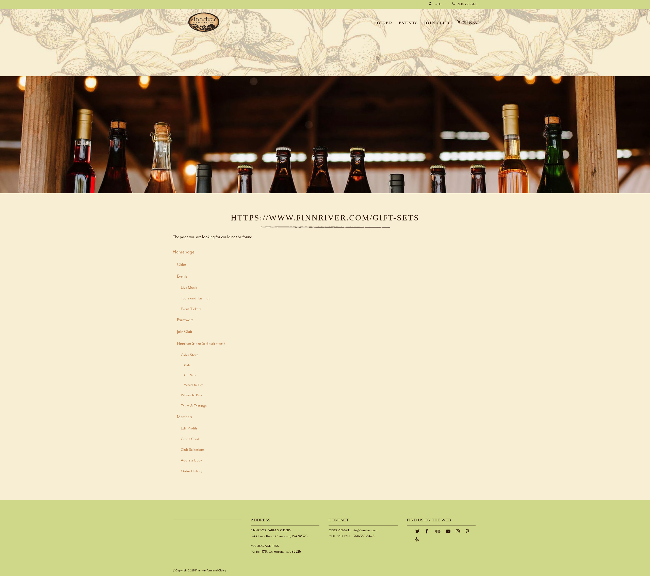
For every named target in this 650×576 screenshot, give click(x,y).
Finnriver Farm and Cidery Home (204, 22)
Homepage (183, 252)
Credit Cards (191, 439)
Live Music (189, 287)
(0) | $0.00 (469, 23)
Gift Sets (190, 375)
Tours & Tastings (194, 406)
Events (408, 23)
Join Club (436, 23)
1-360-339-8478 (466, 4)
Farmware (185, 320)
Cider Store (189, 355)
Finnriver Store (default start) (201, 343)
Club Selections (193, 449)
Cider (384, 23)
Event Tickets (191, 309)
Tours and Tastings (195, 298)
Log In (437, 4)
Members (184, 417)
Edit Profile (189, 428)
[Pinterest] (467, 531)
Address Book (191, 460)
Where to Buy (193, 385)
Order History (191, 471)
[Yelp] (417, 539)
